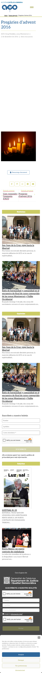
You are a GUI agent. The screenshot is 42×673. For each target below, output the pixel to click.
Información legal (20, 670)
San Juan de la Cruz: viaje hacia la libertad (18, 247)
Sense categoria (13, 15)
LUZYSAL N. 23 (9, 510)
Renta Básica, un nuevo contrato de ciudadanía (13, 550)
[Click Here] (32, 7)
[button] (39, 638)
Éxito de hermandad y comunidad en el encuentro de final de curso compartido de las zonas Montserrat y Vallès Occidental (21, 295)
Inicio (5, 15)
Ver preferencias (21, 666)
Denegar (21, 660)
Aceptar (21, 655)
